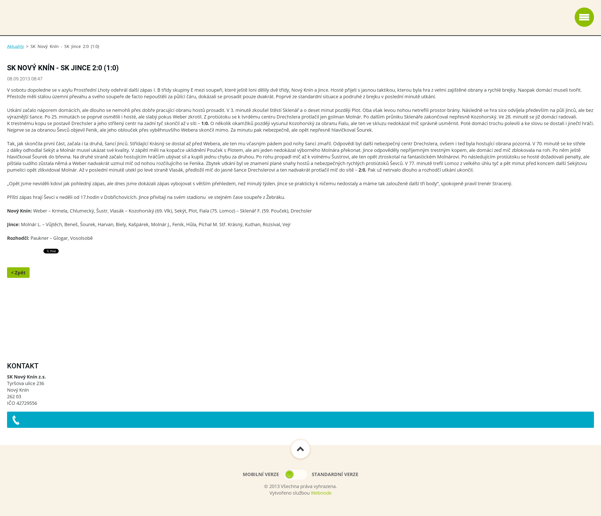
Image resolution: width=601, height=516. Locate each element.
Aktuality (15, 46)
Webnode (321, 493)
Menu (584, 17)
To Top (300, 449)
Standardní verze (335, 474)
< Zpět (18, 272)
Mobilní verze (261, 474)
